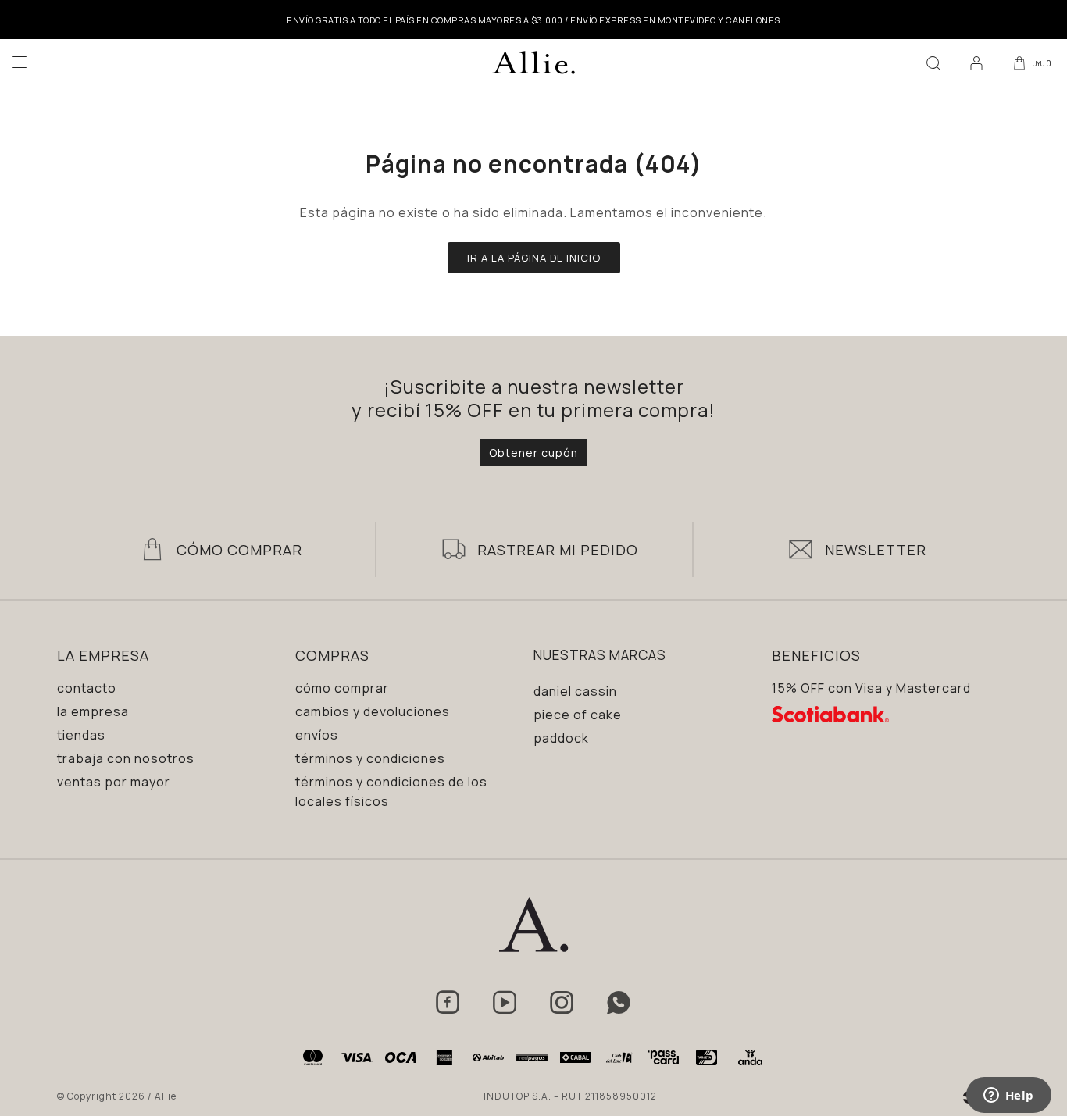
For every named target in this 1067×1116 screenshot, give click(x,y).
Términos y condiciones (370, 758)
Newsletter (875, 549)
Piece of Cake (578, 714)
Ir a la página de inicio (534, 258)
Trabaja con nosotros (125, 758)
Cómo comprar (342, 688)
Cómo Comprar (239, 549)
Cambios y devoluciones (372, 711)
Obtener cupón (533, 452)
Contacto (86, 688)
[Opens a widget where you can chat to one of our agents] (1008, 1096)
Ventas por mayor (113, 781)
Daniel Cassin (575, 691)
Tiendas (81, 734)
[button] (933, 62)
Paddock (561, 738)
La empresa (93, 711)
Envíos (316, 734)
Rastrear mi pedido (557, 549)
